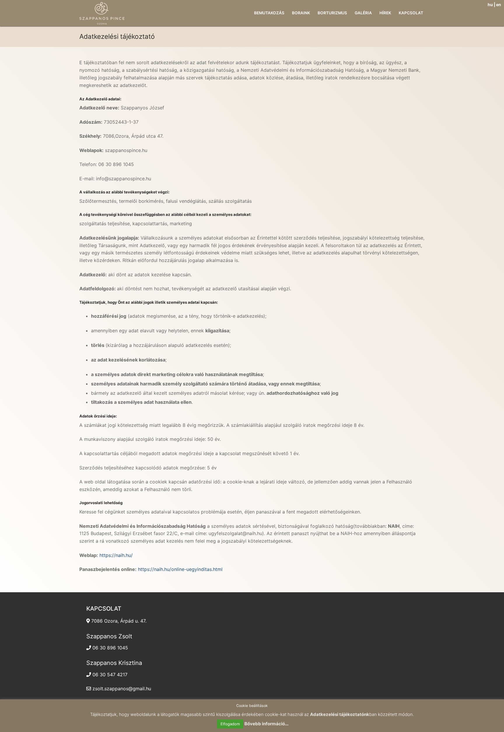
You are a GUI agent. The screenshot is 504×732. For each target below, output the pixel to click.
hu (490, 4)
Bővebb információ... (266, 723)
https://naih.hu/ (116, 555)
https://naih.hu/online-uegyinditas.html (180, 569)
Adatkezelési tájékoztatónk (339, 714)
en (498, 4)
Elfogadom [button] (230, 723)
